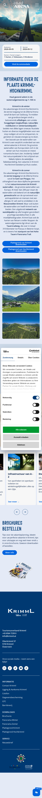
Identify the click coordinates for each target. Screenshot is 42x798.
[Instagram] (4, 668)
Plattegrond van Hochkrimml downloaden (21, 250)
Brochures (7, 716)
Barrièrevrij (7, 705)
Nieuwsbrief (7, 742)
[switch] (36, 405)
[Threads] (26, 668)
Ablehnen (21, 445)
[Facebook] (10, 668)
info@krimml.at (9, 636)
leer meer (12, 501)
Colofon (5, 693)
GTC (4, 701)
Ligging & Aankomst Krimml (14, 689)
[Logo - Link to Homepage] (21, 5)
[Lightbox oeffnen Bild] (21, 272)
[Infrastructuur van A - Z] (21, 462)
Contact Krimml (9, 685)
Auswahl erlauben (21, 437)
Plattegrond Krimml (11, 728)
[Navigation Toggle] (37, 5)
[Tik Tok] (15, 668)
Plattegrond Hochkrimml (13, 732)
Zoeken (4, 4)
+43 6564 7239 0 (9, 633)
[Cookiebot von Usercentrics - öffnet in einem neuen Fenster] (29, 351)
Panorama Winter (10, 720)
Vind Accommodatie (21, 64)
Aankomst (7, 47)
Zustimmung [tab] (8, 358)
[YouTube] (21, 668)
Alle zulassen (21, 430)
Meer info (9, 552)
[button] (17, 512)
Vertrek (25, 47)
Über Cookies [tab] (33, 358)
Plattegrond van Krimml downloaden (21, 243)
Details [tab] (20, 358)
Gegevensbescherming (12, 697)
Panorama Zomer (10, 724)
